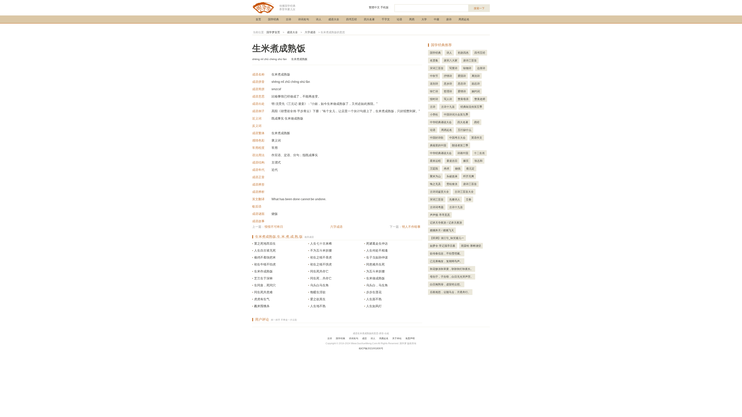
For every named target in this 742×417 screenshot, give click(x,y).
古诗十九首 (448, 106)
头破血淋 (452, 176)
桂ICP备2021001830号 (371, 348)
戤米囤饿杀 (262, 306)
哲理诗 (448, 91)
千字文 (386, 19)
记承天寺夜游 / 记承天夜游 (446, 222)
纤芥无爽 (468, 176)
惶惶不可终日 (274, 226)
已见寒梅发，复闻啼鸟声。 (446, 261)
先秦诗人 (454, 199)
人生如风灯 (374, 306)
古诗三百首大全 (464, 191)
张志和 (478, 160)
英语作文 (476, 137)
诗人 (318, 19)
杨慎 (457, 168)
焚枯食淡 (452, 184)
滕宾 (466, 160)
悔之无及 (435, 184)
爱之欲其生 (318, 299)
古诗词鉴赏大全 (439, 191)
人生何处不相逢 (377, 250)
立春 (468, 199)
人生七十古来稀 (321, 243)
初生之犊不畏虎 (321, 257)
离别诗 (476, 75)
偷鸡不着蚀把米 (265, 257)
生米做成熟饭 (375, 278)
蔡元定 (470, 168)
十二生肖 (479, 153)
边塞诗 (481, 68)
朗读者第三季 (460, 145)
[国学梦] (263, 7)
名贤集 (434, 60)
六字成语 (310, 32)
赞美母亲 (463, 99)
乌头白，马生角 (377, 285)
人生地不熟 (318, 306)
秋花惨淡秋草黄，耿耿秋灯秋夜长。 (451, 268)
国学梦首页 (273, 32)
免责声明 (410, 338)
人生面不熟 (374, 299)
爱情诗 (462, 91)
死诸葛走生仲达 (377, 243)
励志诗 (476, 83)
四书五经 (351, 19)
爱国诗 (462, 75)
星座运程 (435, 160)
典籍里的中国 (438, 145)
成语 (364, 338)
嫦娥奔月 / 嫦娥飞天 (442, 230)
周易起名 (464, 19)
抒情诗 (448, 75)
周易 (411, 19)
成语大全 (333, 19)
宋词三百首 (436, 68)
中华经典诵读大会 (441, 122)
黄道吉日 (452, 160)
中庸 (436, 19)
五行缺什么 (464, 129)
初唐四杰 (463, 52)
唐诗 (449, 19)
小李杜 (434, 114)
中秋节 (434, 75)
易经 (476, 122)
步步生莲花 (374, 292)
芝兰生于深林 (263, 278)
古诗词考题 (436, 207)
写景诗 (453, 68)
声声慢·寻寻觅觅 (440, 214)
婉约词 (476, 91)
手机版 (384, 7)
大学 (424, 19)
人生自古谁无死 (265, 250)
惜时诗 (434, 99)
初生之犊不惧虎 (321, 264)
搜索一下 (479, 8)
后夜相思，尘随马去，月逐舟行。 (450, 292)
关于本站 (397, 338)
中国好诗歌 (436, 137)
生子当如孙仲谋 (377, 257)
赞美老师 (479, 99)
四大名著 (369, 19)
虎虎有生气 (262, 299)
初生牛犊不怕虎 (265, 264)
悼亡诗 (434, 91)
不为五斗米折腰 (321, 250)
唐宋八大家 (450, 60)
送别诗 (434, 83)
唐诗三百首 (470, 60)
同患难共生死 (375, 264)
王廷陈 (434, 168)
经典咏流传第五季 (471, 106)
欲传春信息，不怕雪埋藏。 (446, 253)
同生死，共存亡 (321, 278)
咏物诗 (467, 68)
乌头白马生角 (319, 285)
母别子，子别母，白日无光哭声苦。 (451, 276)
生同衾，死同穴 (265, 285)
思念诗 (462, 83)
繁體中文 (374, 7)
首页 (258, 19)
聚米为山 (435, 176)
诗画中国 (462, 153)
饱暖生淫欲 (318, 292)
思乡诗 (448, 83)
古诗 (288, 19)
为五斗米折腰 (375, 271)
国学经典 (273, 19)
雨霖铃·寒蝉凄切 (471, 245)
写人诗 (448, 99)
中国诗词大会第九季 (456, 114)
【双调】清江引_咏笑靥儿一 (447, 238)
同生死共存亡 (319, 271)
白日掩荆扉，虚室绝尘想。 (446, 284)
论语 (399, 19)
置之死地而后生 (265, 243)
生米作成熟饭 (263, 271)
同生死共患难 (263, 292)
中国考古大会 (457, 137)
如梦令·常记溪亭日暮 (442, 245)
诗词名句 (303, 19)
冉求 (446, 168)
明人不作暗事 (411, 226)
